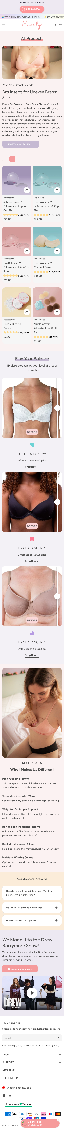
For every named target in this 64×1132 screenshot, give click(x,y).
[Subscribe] (58, 1038)
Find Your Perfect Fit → (20, 144)
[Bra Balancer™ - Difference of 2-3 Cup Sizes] (16, 241)
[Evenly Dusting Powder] (16, 302)
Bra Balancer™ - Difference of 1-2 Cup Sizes (46, 206)
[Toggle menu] (3, 25)
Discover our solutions (20, 968)
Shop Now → (32, 466)
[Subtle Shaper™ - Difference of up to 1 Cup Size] (16, 180)
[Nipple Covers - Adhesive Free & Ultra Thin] (47, 302)
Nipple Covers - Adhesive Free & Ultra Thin (46, 328)
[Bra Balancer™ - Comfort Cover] (47, 241)
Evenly (14, 1125)
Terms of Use (38, 1045)
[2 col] (12, 159)
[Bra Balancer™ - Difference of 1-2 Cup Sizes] (47, 180)
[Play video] (32, 993)
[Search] (54, 25)
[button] (10, 214)
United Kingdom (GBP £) (19, 1087)
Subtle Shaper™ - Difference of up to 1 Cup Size (15, 206)
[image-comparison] (57, 408)
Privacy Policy (52, 1045)
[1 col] (5, 159)
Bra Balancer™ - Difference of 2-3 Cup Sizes (16, 267)
